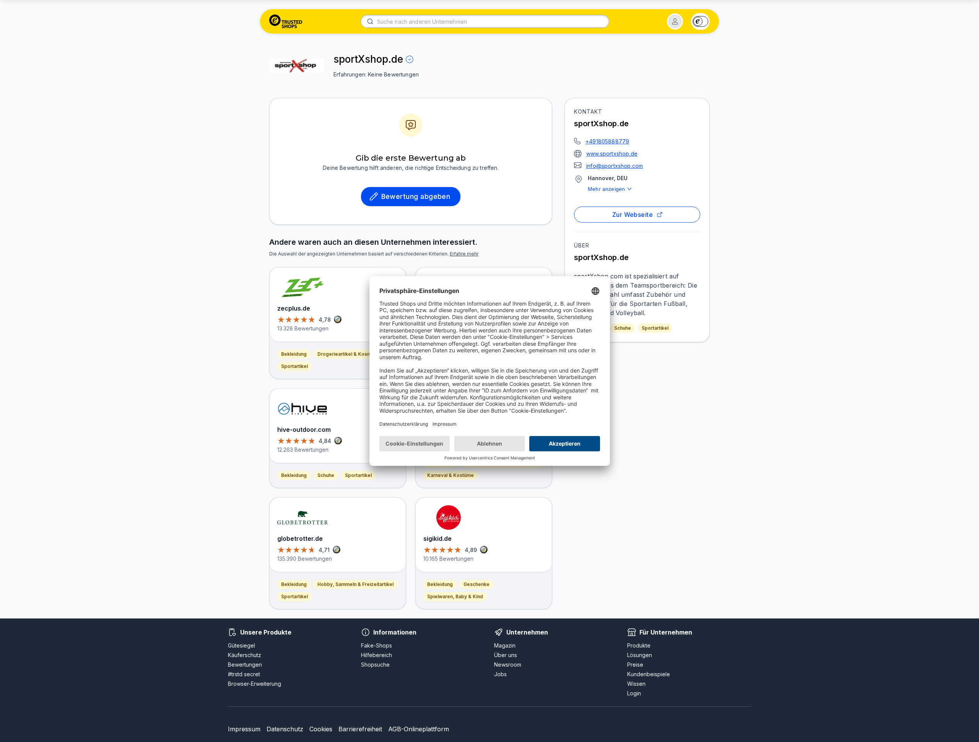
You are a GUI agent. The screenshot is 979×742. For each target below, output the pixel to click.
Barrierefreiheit (360, 729)
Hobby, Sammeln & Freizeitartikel (355, 584)
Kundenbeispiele (648, 674)
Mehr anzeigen (606, 189)
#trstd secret (244, 674)
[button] (675, 21)
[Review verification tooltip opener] (410, 59)
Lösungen (639, 655)
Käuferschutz (244, 655)
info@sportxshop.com (614, 166)
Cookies (320, 729)
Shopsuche (375, 664)
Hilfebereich (376, 655)
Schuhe (622, 328)
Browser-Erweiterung (254, 683)
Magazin (505, 645)
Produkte (638, 645)
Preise (635, 664)
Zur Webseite (632, 214)
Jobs (500, 674)
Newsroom (507, 664)
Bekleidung (294, 354)
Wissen (636, 683)
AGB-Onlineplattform (418, 729)
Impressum (244, 729)
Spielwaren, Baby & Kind (455, 596)
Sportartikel (655, 328)
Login (634, 693)
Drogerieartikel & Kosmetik (348, 354)
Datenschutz (285, 729)
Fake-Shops (376, 645)
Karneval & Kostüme (450, 475)
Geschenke (476, 584)
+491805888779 (607, 141)
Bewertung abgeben (415, 196)
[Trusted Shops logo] (285, 21)
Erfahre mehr (464, 254)
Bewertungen (245, 664)
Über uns (505, 655)
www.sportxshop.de (611, 153)
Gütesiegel (241, 645)
